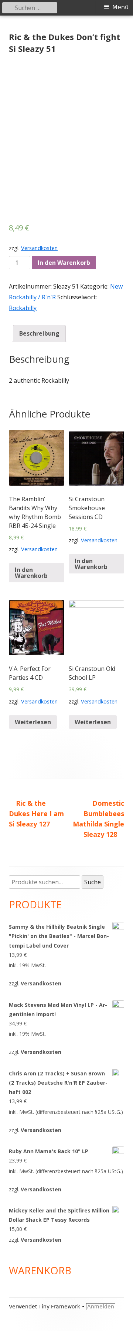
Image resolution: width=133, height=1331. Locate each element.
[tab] (39, 333)
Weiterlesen (33, 722)
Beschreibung (39, 333)
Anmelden (100, 1307)
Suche (92, 882)
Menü (120, 7)
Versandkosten (39, 248)
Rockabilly (23, 308)
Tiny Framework (59, 1307)
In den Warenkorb (64, 263)
